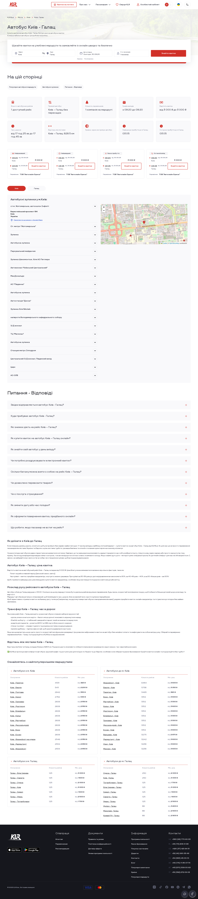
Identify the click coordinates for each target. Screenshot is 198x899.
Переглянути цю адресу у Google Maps (28, 220)
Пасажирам (101, 5)
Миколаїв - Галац (111, 811)
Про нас (83, 5)
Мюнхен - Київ (109, 749)
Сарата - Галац (110, 797)
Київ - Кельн (15, 716)
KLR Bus (10, 17)
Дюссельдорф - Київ (112, 725)
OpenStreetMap (174, 243)
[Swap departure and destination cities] (43, 53)
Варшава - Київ (110, 735)
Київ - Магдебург (18, 721)
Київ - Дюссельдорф (19, 725)
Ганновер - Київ (110, 721)
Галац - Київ (15, 787)
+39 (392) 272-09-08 (181, 872)
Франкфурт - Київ (111, 683)
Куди (51, 52)
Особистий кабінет (150, 5)
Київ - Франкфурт (18, 749)
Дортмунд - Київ (110, 711)
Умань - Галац (109, 801)
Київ (28, 17)
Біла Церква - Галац (112, 787)
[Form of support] (185, 894)
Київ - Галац (108, 778)
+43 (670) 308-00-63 (181, 868)
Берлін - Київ (109, 688)
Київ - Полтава (17, 692)
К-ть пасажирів (125, 52)
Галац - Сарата (17, 778)
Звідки (20, 52)
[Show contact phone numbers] (187, 4)
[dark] (170, 4)
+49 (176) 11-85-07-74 (181, 863)
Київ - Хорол (15, 697)
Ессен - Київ (108, 730)
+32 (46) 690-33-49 (180, 853)
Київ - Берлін (16, 688)
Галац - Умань (16, 797)
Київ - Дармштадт (18, 744)
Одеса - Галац (109, 773)
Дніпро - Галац (109, 806)
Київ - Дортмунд (17, 706)
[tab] (16, 188)
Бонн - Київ (108, 697)
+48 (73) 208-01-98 (180, 844)
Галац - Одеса (16, 783)
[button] (80, 59)
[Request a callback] (192, 894)
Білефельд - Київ (110, 716)
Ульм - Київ (108, 744)
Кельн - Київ (108, 706)
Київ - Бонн (15, 730)
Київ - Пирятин (16, 683)
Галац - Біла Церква (19, 773)
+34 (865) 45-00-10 (180, 858)
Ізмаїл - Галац (109, 792)
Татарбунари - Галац (112, 783)
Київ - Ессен (15, 735)
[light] (167, 4)
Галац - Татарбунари (19, 801)
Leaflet (164, 243)
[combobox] (29, 53)
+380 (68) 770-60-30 (181, 839)
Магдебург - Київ (111, 702)
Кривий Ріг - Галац (111, 816)
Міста (20, 17)
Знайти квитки (168, 53)
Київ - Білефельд (17, 711)
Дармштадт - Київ (111, 739)
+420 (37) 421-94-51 (181, 849)
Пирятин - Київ (109, 692)
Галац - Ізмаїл (16, 792)
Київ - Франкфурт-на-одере (22, 739)
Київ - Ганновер (17, 702)
